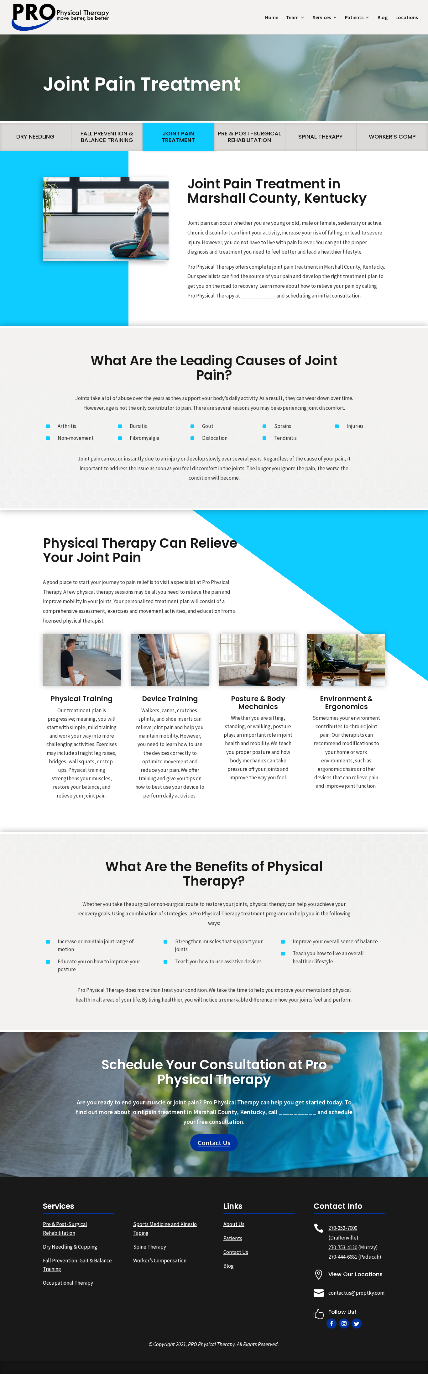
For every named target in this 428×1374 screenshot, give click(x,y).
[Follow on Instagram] (344, 1324)
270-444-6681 (342, 1256)
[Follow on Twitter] (357, 1324)
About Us (233, 1224)
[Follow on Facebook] (331, 1324)
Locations (406, 17)
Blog (383, 17)
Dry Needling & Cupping (70, 1246)
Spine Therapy (149, 1246)
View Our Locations (355, 1274)
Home (271, 17)
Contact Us (214, 1142)
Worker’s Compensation (159, 1260)
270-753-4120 (342, 1247)
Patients (354, 17)
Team (292, 17)
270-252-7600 (342, 1227)
